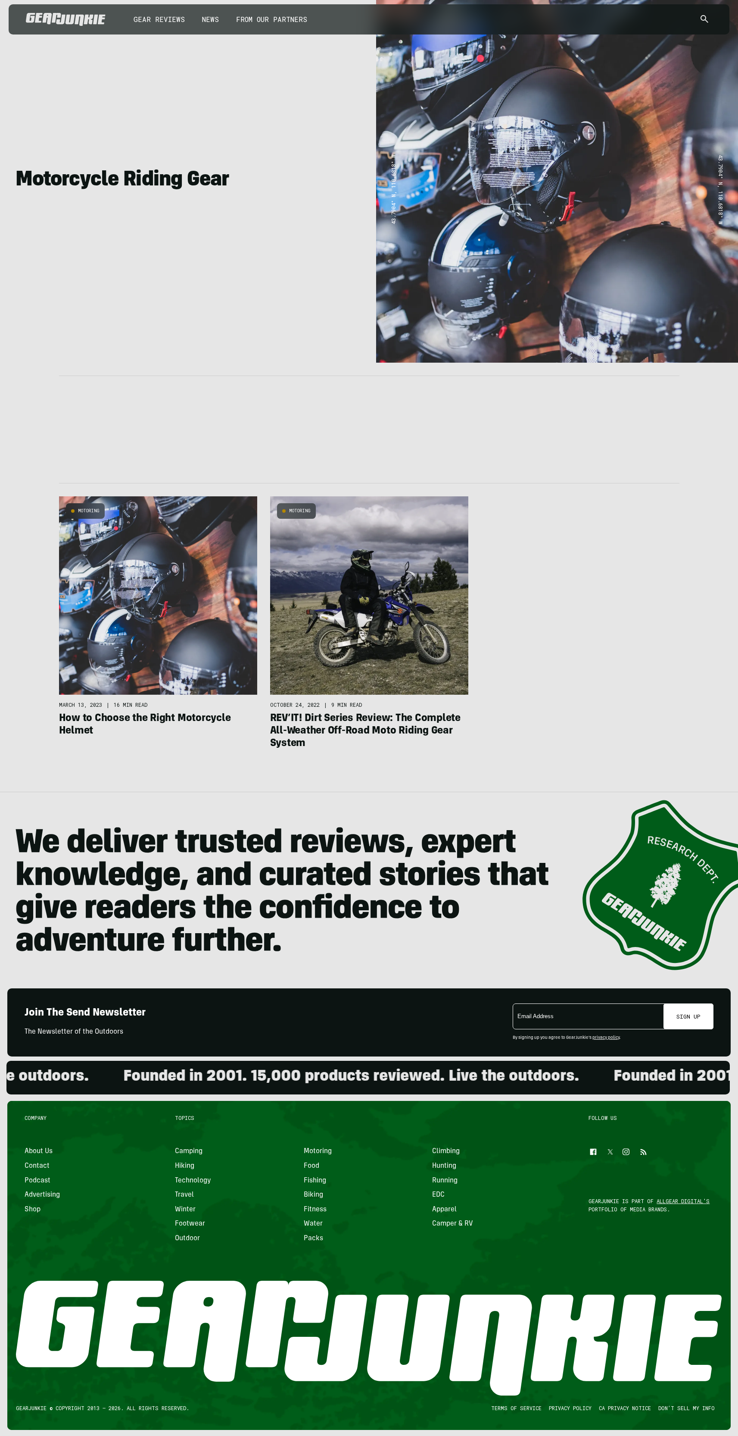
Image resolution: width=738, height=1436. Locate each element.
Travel (184, 1194)
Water (313, 1223)
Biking (313, 1194)
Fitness (315, 1209)
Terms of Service (516, 1408)
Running (445, 1180)
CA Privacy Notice (625, 1408)
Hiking (184, 1165)
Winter (185, 1209)
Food (311, 1165)
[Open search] (704, 19)
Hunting (444, 1165)
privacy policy (606, 1038)
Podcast (37, 1180)
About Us (39, 1151)
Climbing (446, 1151)
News (210, 19)
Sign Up (688, 1016)
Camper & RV (452, 1223)
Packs (313, 1238)
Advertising (42, 1194)
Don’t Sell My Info (686, 1408)
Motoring (89, 511)
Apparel (444, 1209)
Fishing (315, 1180)
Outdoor (187, 1238)
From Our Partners (271, 19)
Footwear (190, 1223)
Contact (37, 1165)
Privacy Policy (570, 1408)
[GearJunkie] (66, 19)
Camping (188, 1151)
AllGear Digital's (683, 1201)
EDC (438, 1194)
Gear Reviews (159, 19)
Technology (193, 1180)
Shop (32, 1209)
